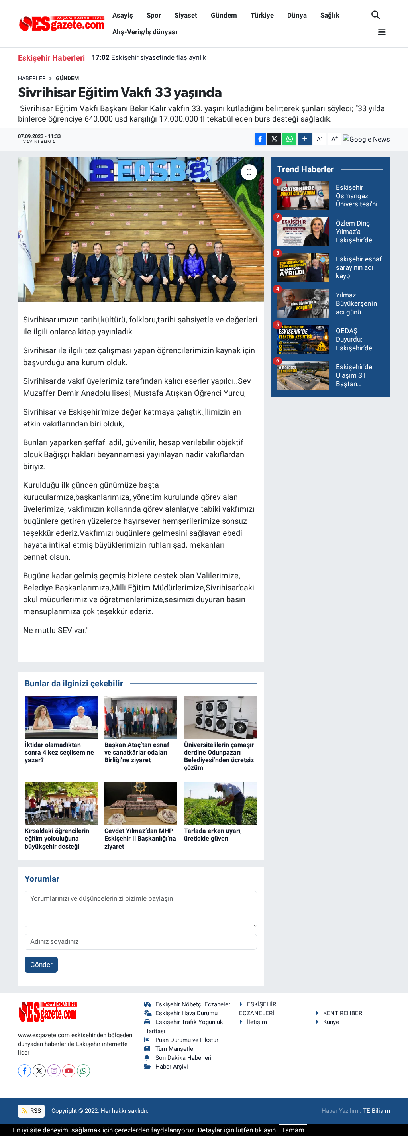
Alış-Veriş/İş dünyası (144, 32)
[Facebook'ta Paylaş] (260, 139)
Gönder (41, 965)
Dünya (297, 15)
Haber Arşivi (171, 1066)
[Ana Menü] (378, 32)
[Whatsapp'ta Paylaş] (289, 139)
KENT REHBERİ (343, 1013)
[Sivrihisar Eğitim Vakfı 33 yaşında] (141, 229)
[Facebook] (24, 1070)
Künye (331, 1022)
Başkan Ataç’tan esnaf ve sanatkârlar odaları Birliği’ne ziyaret (136, 752)
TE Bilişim (376, 1110)
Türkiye (262, 15)
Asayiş (122, 15)
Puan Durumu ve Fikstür (186, 1040)
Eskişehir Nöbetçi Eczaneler (192, 1004)
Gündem (224, 15)
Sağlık (329, 15)
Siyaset (186, 15)
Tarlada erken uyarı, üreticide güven (213, 834)
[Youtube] (68, 1070)
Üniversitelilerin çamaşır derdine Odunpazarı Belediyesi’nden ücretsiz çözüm (219, 756)
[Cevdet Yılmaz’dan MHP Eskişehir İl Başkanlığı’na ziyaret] (140, 803)
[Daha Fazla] (305, 139)
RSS (35, 1110)
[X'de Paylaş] (274, 139)
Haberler (32, 78)
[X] (39, 1070)
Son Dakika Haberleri (183, 1057)
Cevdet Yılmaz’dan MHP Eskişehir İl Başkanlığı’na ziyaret (140, 838)
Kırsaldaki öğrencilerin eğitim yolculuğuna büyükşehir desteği (57, 838)
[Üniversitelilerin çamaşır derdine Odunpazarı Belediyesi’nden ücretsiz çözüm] (220, 717)
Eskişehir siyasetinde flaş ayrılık (149, 57)
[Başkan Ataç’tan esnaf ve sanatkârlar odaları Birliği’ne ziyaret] (140, 717)
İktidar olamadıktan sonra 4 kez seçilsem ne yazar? (59, 752)
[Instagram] (54, 1070)
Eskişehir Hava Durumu (186, 1013)
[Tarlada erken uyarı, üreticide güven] (220, 803)
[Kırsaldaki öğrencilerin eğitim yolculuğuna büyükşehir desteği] (61, 803)
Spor (154, 15)
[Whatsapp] (83, 1070)
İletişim (257, 1022)
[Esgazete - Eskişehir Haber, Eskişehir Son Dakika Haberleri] (62, 23)
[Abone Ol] (366, 139)
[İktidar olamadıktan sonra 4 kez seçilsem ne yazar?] (61, 717)
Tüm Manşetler (175, 1048)
